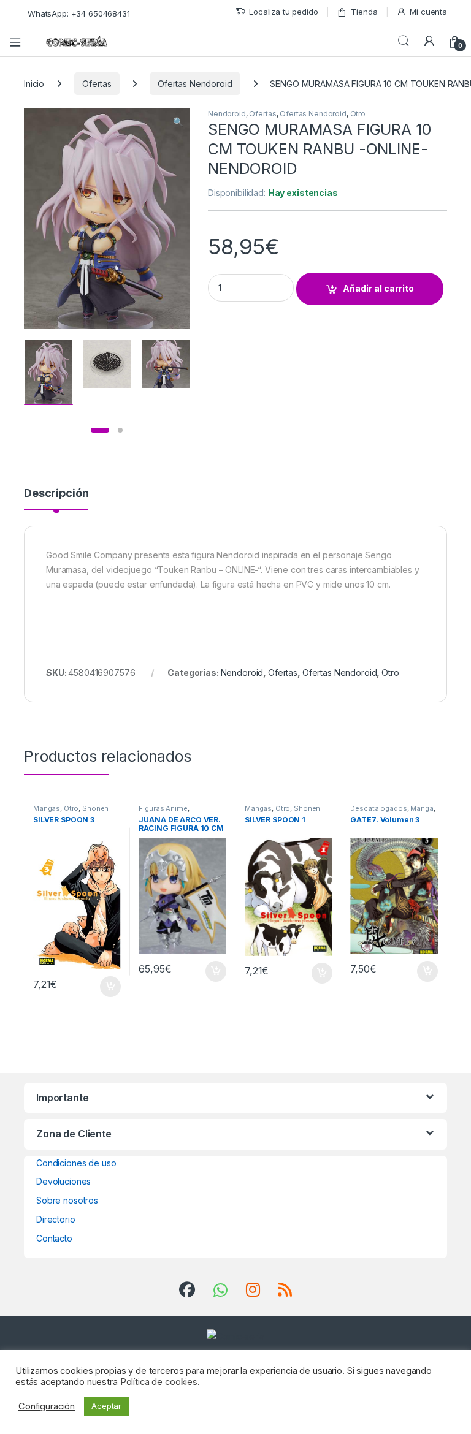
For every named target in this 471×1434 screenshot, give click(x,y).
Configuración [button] (46, 1406)
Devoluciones (63, 1181)
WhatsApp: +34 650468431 (79, 13)
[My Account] (429, 41)
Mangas (46, 808)
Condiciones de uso (76, 1163)
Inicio (34, 83)
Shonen (95, 808)
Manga (421, 808)
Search (403, 41)
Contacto (54, 1238)
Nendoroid (227, 113)
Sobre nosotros (67, 1200)
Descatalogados (378, 808)
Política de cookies (158, 1381)
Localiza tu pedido (283, 12)
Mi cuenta (428, 12)
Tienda (364, 12)
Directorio (55, 1219)
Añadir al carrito (378, 288)
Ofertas (97, 83)
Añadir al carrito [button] (107, 986)
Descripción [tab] (56, 493)
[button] (178, 122)
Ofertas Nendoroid (195, 83)
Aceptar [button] (106, 1406)
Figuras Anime (163, 808)
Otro (358, 113)
